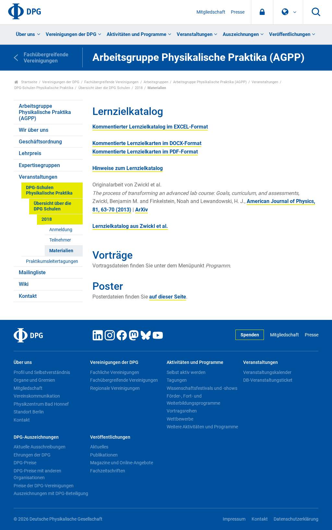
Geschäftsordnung (40, 142)
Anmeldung (60, 229)
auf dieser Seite (167, 297)
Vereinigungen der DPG (71, 34)
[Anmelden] (262, 12)
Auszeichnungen (241, 34)
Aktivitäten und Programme (136, 34)
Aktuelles (99, 446)
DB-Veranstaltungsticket (267, 380)
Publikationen (104, 454)
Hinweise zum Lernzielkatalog (127, 168)
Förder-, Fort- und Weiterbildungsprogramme (193, 399)
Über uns (25, 34)
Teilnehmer (60, 240)
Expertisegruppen (39, 165)
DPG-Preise (25, 462)
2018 (139, 88)
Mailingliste (32, 272)
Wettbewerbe (180, 419)
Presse (237, 12)
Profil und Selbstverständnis (42, 372)
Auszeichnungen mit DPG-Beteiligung (51, 493)
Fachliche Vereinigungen (114, 372)
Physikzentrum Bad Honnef (41, 404)
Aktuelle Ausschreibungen (39, 446)
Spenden (250, 335)
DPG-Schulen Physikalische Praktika (43, 88)
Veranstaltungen (194, 34)
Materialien (61, 251)
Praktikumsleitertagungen (52, 261)
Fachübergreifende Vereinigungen (111, 82)
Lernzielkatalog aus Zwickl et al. (130, 226)
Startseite (28, 82)
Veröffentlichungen (289, 34)
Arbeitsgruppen (156, 82)
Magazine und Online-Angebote (121, 462)
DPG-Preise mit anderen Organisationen (37, 474)
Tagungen (177, 380)
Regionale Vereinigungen (115, 388)
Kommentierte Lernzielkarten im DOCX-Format (146, 143)
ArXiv (141, 210)
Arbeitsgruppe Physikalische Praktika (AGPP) (210, 82)
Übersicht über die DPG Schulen (104, 88)
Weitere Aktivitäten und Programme (202, 426)
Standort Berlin (29, 411)
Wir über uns (33, 130)
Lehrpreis (30, 153)
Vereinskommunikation (37, 396)
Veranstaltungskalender (267, 372)
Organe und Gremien (34, 380)
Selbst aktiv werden (186, 372)
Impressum (234, 519)
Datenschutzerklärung (296, 519)
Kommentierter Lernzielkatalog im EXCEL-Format (150, 127)
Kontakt (28, 296)
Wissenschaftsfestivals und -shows (202, 388)
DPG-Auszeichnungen (36, 437)
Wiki (24, 284)
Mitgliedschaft (210, 12)
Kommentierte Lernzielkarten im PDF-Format (145, 152)
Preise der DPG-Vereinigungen (44, 485)
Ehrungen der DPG (32, 454)
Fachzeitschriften (107, 470)
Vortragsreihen (182, 410)
